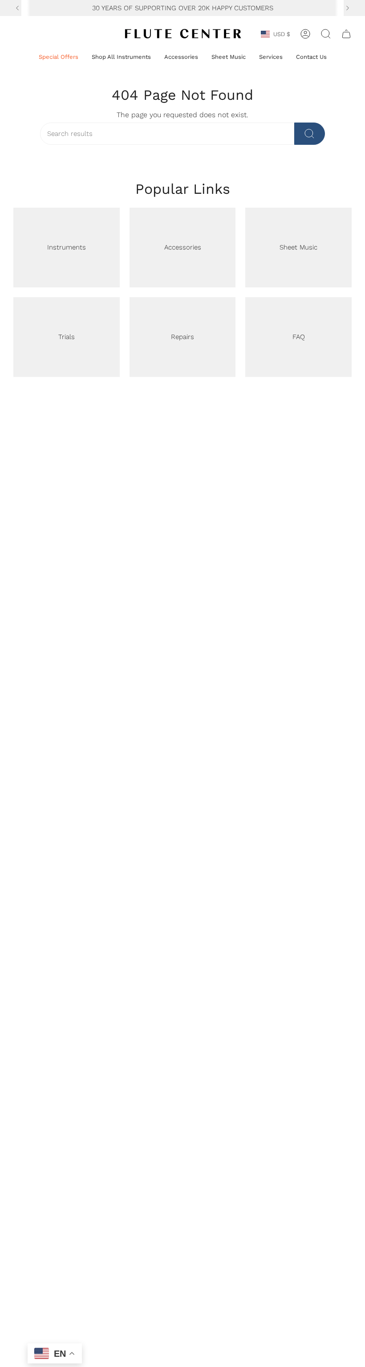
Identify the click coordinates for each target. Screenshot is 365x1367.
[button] (58, 57)
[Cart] (346, 33)
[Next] (348, 8)
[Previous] (17, 8)
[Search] (309, 134)
